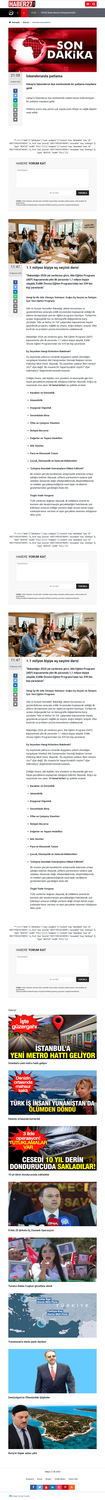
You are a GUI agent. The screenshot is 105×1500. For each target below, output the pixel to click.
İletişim (48, 1479)
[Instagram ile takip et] (59, 1487)
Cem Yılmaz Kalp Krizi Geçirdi (54, 12)
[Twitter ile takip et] (39, 1487)
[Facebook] (15, 91)
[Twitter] (15, 96)
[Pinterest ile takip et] (65, 1487)
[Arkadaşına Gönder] (15, 110)
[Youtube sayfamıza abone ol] (46, 1487)
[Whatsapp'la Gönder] (15, 105)
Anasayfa (30, 1479)
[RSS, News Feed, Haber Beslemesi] (72, 1487)
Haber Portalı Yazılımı (21, 1496)
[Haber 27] (21, 4)
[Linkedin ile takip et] (52, 1487)
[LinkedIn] (15, 100)
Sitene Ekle (73, 1479)
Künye (39, 1479)
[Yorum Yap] (15, 119)
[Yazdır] (15, 115)
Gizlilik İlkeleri (60, 1479)
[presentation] (17, 12)
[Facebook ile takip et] (33, 1487)
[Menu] (88, 4)
